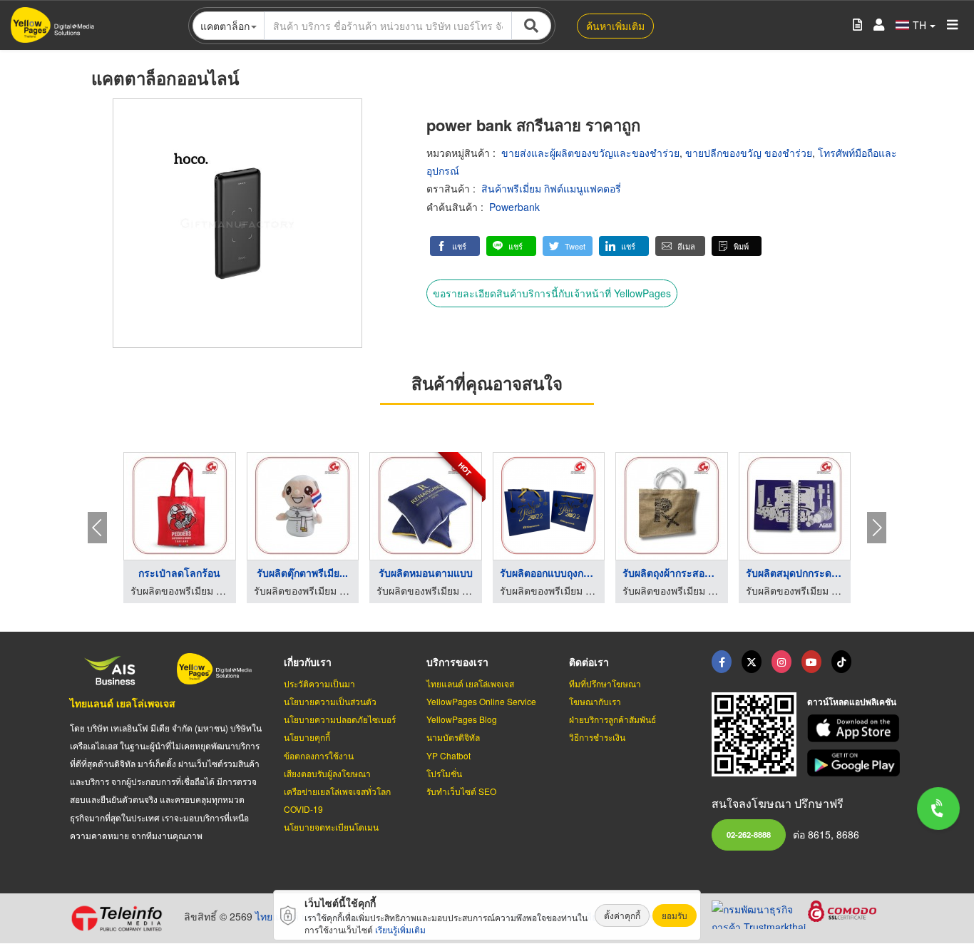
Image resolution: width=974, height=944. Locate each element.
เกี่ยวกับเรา (308, 662)
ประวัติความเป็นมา (319, 683)
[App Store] (855, 728)
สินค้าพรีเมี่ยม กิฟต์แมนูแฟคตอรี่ (551, 188)
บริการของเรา (457, 662)
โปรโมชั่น (444, 773)
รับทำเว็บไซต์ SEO (461, 791)
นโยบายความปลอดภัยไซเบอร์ (340, 719)
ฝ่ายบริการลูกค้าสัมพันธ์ (612, 719)
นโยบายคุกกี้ (307, 737)
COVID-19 (303, 809)
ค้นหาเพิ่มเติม (615, 26)
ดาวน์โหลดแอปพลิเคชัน (851, 701)
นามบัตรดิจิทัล (453, 737)
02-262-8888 (749, 834)
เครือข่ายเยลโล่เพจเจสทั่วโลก (337, 791)
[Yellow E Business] (722, 661)
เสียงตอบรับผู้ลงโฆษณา (327, 773)
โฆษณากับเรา (595, 701)
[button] (455, 246)
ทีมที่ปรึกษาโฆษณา (605, 683)
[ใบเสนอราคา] (857, 25)
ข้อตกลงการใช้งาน (319, 755)
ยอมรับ (674, 915)
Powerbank (514, 207)
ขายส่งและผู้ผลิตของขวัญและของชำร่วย (590, 152)
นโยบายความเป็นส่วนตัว (330, 701)
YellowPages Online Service (481, 701)
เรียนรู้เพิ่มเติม (400, 929)
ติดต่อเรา (589, 662)
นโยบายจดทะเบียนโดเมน (331, 827)
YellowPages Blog (461, 719)
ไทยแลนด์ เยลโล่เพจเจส (122, 703)
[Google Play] (855, 763)
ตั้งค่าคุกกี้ (622, 915)
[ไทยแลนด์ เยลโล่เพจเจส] (752, 661)
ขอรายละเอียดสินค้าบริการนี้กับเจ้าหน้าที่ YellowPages (552, 293)
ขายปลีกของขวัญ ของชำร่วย (748, 152)
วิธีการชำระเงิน (597, 737)
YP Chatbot (448, 755)
